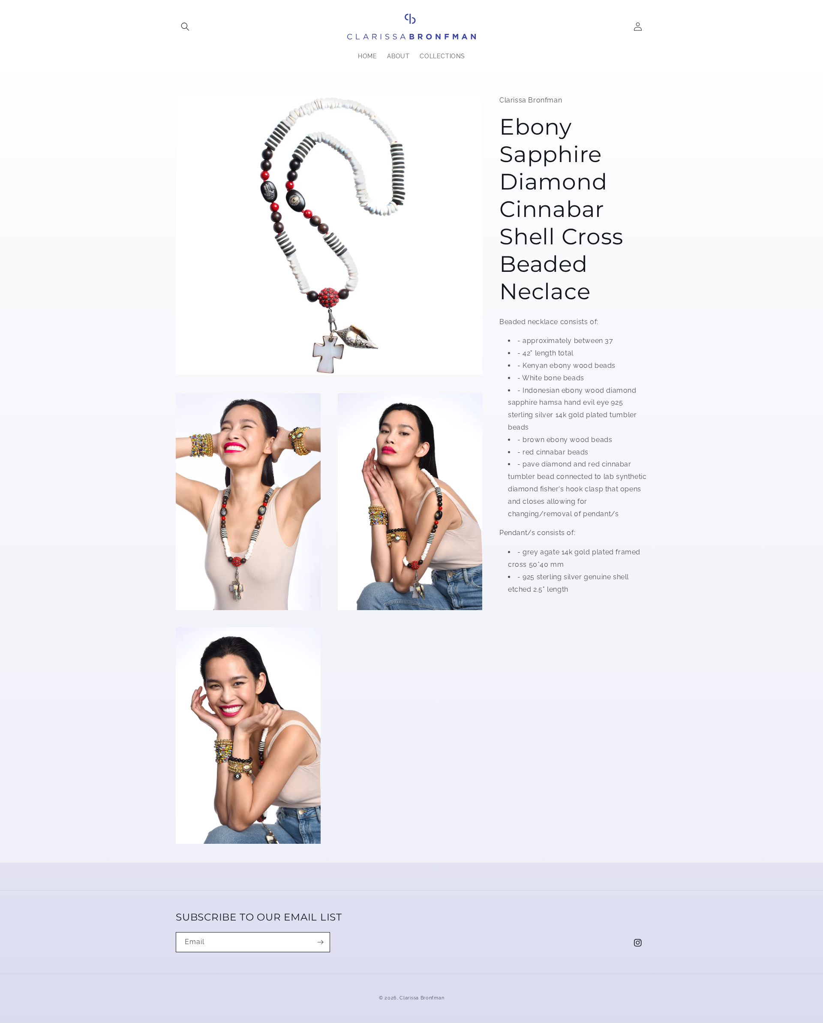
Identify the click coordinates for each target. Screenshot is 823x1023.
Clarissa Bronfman (421, 998)
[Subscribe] (320, 942)
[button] (185, 26)
